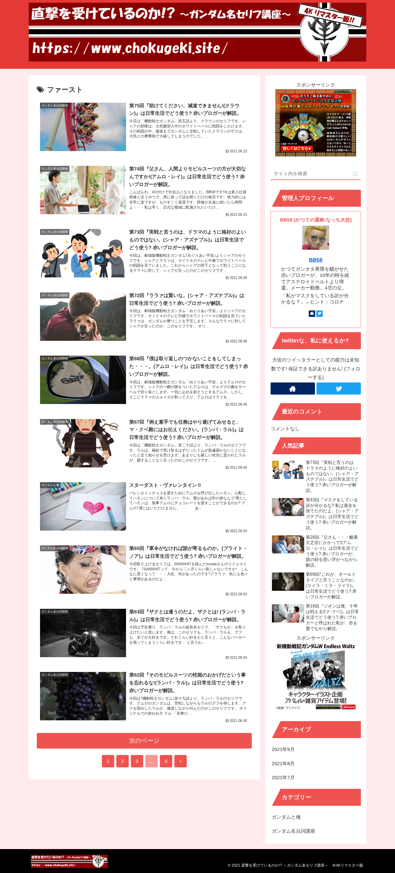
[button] (355, 174)
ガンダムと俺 (286, 817)
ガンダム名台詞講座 (293, 831)
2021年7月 (283, 777)
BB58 (315, 260)
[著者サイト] (312, 313)
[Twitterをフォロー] (319, 313)
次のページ (144, 740)
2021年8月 (283, 763)
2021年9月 (283, 749)
